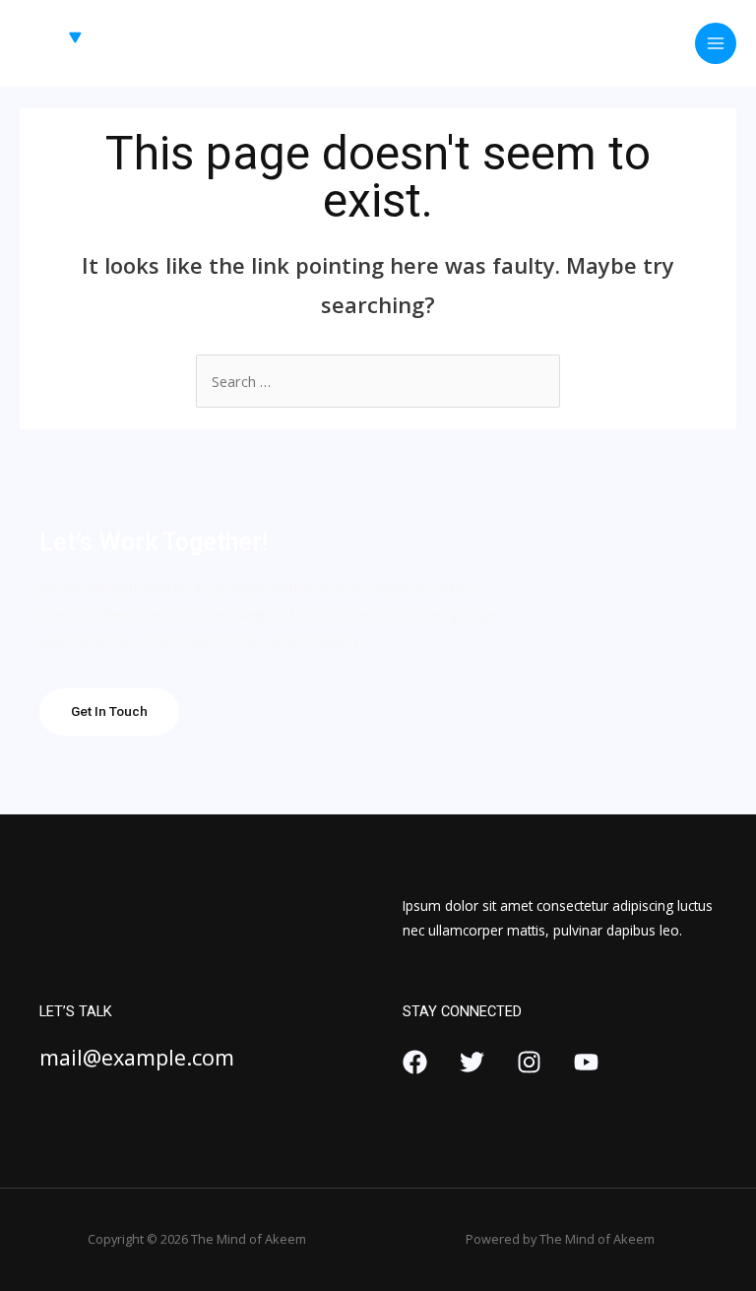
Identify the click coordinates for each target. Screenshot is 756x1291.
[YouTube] (586, 1062)
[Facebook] (415, 1062)
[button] (109, 712)
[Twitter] (472, 1062)
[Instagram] (529, 1062)
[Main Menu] (715, 43)
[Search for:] (378, 381)
